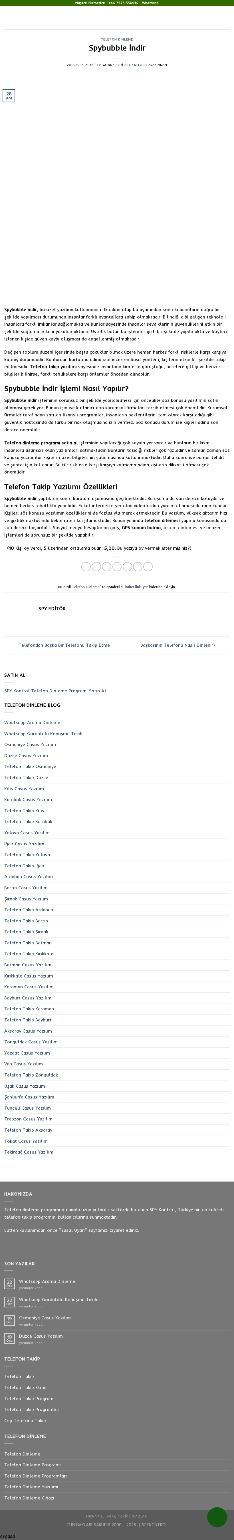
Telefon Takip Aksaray (28, 1130)
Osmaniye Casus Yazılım (30, 744)
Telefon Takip (19, 1376)
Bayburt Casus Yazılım (27, 998)
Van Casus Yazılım (23, 1064)
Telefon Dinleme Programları (35, 1476)
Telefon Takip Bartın (26, 921)
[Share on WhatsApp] (86, 566)
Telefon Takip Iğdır (24, 865)
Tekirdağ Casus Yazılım (28, 1152)
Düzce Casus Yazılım (26, 755)
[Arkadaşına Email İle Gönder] (117, 566)
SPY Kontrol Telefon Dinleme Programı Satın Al (55, 691)
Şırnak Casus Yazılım (26, 899)
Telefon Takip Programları (32, 1409)
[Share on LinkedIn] (148, 566)
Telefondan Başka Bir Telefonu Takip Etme (63, 645)
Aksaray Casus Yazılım (28, 1031)
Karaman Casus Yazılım (29, 986)
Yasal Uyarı (73, 1230)
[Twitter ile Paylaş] (106, 566)
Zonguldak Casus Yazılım (31, 1042)
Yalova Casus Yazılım (27, 832)
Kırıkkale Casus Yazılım (28, 976)
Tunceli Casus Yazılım (27, 1108)
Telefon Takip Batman (28, 943)
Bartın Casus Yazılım (26, 887)
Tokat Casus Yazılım (26, 1141)
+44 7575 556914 (123, 3)
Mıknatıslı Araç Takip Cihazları (117, 1516)
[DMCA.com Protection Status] (137, 1524)
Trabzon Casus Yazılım (28, 1119)
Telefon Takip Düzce (26, 777)
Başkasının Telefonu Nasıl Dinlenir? (178, 645)
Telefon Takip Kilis (24, 810)
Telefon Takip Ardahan (28, 909)
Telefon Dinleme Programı (32, 1465)
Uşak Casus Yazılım (24, 1086)
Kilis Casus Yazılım (24, 788)
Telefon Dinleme (117, 39)
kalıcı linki (133, 586)
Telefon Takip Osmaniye (30, 766)
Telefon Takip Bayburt (28, 1020)
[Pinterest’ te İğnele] (127, 566)
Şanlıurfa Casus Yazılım (29, 1097)
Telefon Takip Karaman (29, 1008)
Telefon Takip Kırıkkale (28, 953)
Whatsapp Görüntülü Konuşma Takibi (44, 733)
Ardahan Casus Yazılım (28, 876)
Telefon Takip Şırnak (26, 931)
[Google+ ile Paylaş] (137, 566)
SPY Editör (134, 65)
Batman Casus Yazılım (27, 964)
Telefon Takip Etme (25, 1387)
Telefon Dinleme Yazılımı (31, 1486)
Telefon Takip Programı (29, 1398)
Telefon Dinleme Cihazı (29, 1498)
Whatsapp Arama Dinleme (32, 722)
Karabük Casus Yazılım (28, 799)
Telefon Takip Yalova (27, 854)
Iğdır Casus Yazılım (24, 843)
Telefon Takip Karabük (28, 821)
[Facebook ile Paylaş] (96, 566)
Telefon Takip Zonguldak (31, 1075)
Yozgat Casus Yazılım (27, 1053)
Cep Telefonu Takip (25, 1420)
